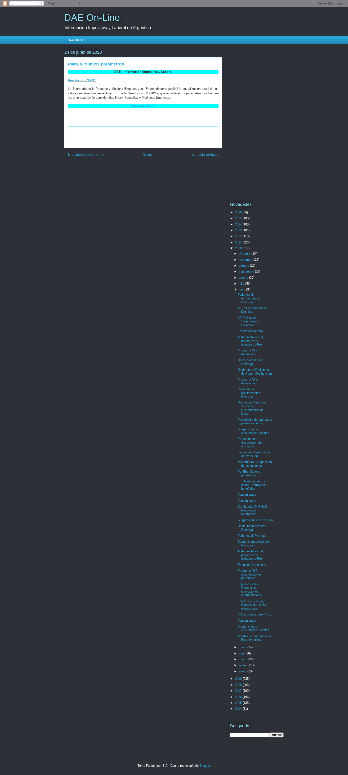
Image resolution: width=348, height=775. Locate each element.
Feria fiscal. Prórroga (252, 535)
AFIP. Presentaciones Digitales (253, 310)
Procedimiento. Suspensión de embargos (250, 442)
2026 (239, 212)
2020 (239, 248)
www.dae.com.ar (143, 106)
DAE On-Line (92, 17)
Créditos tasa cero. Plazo (255, 614)
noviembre (246, 259)
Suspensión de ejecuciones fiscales (253, 431)
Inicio (147, 154)
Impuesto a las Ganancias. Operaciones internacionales (250, 589)
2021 (239, 242)
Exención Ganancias (252, 565)
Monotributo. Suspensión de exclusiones (255, 464)
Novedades (77, 40)
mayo (243, 647)
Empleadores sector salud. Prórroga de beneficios (252, 485)
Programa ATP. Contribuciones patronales (250, 574)
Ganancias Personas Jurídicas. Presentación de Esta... (252, 408)
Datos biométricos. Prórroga (250, 362)
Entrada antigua (205, 154)
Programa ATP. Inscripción (248, 352)
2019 (239, 678)
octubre (244, 265)
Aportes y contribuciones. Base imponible (255, 638)
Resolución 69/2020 (82, 80)
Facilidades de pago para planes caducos (255, 421)
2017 (239, 691)
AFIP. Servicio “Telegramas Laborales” (248, 321)
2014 (239, 708)
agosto (244, 277)
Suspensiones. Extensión (255, 520)
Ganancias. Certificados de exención (254, 454)
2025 (239, 218)
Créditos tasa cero (250, 331)
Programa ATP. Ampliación (248, 381)
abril (242, 653)
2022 (239, 236)
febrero (244, 665)
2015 (239, 703)
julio (242, 283)
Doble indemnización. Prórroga (252, 528)
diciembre (246, 253)
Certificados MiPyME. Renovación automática (253, 510)
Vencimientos (247, 494)
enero (243, 671)
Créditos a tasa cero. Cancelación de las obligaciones (252, 604)
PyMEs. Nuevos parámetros (249, 473)
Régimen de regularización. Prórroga (249, 392)
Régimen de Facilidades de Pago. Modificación (255, 371)
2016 (239, 697)
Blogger (205, 765)
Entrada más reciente (86, 154)
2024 (239, 224)
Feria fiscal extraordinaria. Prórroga (249, 298)
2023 (239, 230)
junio (242, 289)
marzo (243, 659)
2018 (239, 685)
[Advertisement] (143, 137)
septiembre (247, 271)
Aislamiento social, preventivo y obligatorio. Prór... (251, 340)
